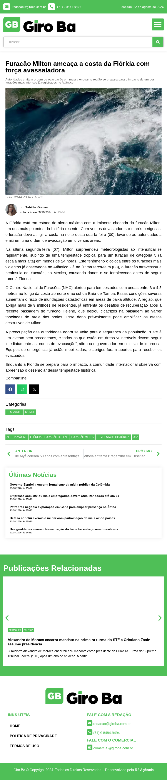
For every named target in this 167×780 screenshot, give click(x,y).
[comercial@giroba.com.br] (89, 747)
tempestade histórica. (113, 437)
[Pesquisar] (157, 42)
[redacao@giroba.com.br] (6, 6)
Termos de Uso (24, 746)
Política (28, 630)
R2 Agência (144, 770)
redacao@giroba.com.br (29, 6)
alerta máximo (17, 437)
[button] (158, 24)
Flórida (36, 437)
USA (135, 437)
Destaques (14, 412)
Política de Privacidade (33, 736)
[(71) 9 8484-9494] (51, 6)
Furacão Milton (82, 437)
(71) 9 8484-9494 (69, 6)
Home (15, 726)
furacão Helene (56, 437)
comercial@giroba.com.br (113, 748)
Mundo (30, 412)
